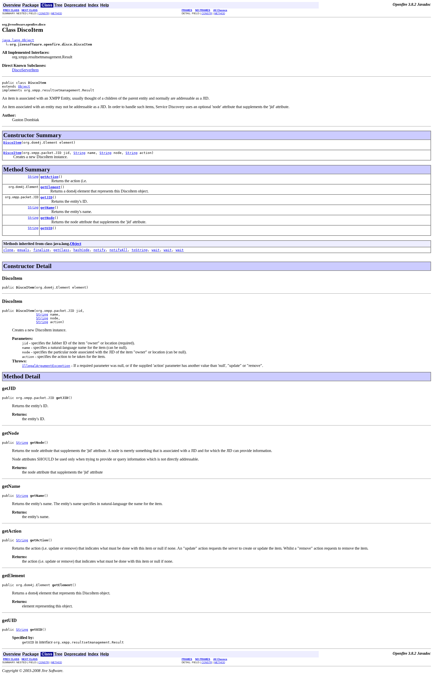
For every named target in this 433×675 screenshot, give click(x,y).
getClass (61, 250)
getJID (46, 197)
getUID (46, 228)
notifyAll (119, 250)
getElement (50, 187)
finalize (41, 250)
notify (99, 250)
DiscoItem (12, 142)
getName (47, 207)
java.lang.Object (18, 40)
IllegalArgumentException (46, 366)
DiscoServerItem (25, 70)
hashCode (81, 250)
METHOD (56, 13)
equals (23, 250)
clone (8, 250)
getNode (47, 218)
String (79, 153)
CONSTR (43, 13)
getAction (49, 177)
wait (156, 250)
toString (140, 250)
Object (24, 86)
